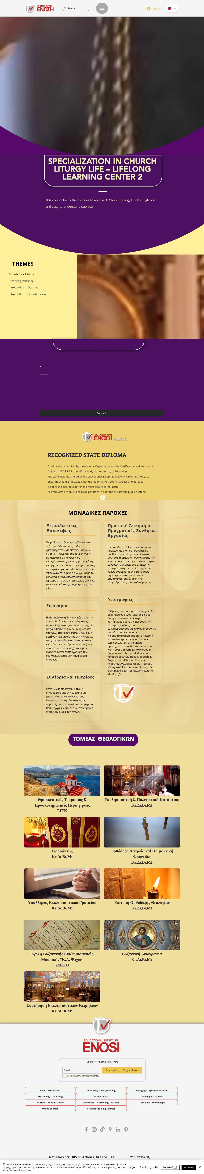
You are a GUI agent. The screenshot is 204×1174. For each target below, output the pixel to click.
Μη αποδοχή (170, 1167)
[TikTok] (102, 1129)
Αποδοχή (189, 1167)
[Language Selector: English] (172, 8)
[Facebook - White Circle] (102, 497)
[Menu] (102, 8)
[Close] (200, 1167)
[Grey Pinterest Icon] (126, 1129)
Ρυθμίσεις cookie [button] (149, 1167)
